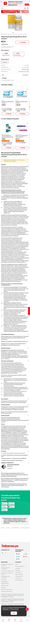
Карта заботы (18, 572)
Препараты (3, 587)
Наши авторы (18, 578)
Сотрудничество (19, 576)
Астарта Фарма (25, 69)
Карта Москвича (19, 574)
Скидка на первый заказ (6, 591)
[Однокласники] (5, 553)
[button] (13, 32)
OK (14, 613)
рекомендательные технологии (16, 607)
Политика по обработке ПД (7, 571)
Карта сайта (4, 579)
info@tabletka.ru (5, 581)
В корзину (23, 42)
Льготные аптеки (19, 580)
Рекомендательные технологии (5, 577)
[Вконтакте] (2, 553)
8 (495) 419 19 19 (5, 583)
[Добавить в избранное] (13, 89)
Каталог (9, 621)
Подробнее (9, 468)
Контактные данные (20, 566)
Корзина (15, 621)
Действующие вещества (7, 589)
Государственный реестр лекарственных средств (13, 453)
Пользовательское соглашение (5, 568)
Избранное (21, 621)
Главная (3, 621)
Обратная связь (4, 585)
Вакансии (17, 570)
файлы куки (5, 608)
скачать (27, 4)
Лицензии (17, 568)
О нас (16, 564)
